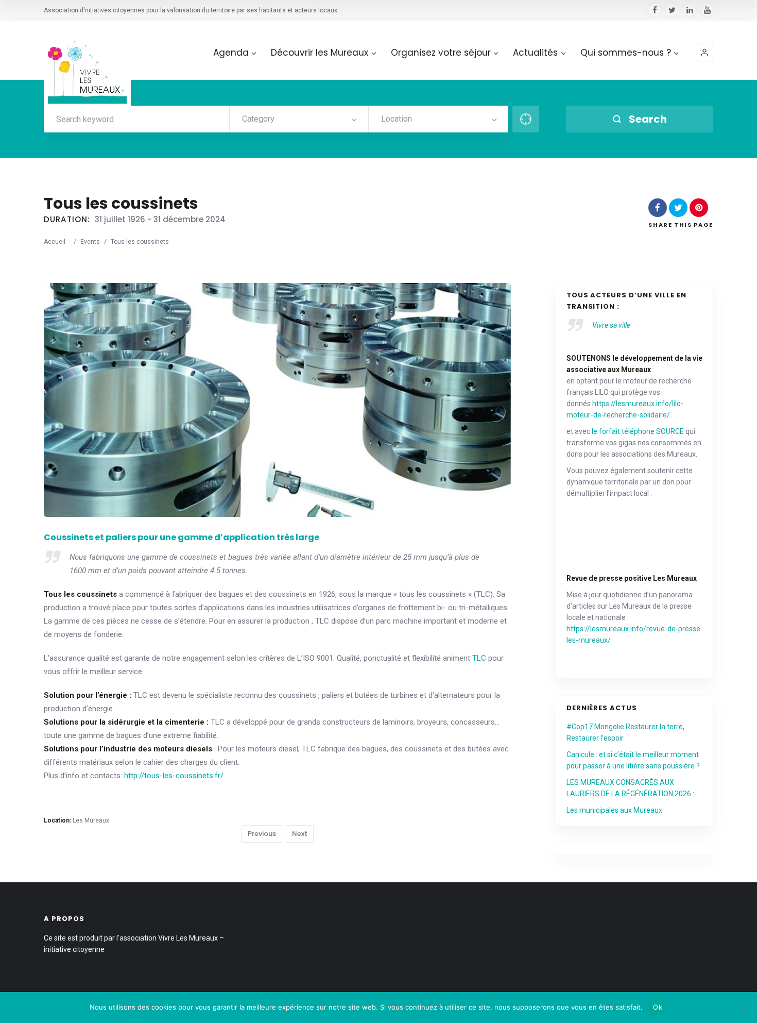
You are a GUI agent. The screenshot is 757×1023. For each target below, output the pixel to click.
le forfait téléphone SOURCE (638, 431)
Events (90, 241)
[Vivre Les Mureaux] (87, 64)
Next (299, 833)
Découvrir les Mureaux (319, 53)
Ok (657, 1007)
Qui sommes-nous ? (625, 53)
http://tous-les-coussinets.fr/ (173, 775)
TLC (479, 658)
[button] (704, 52)
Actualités (535, 53)
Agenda (231, 53)
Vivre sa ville (611, 325)
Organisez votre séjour (441, 53)
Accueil (54, 241)
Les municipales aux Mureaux (614, 810)
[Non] (744, 1007)
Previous (262, 833)
